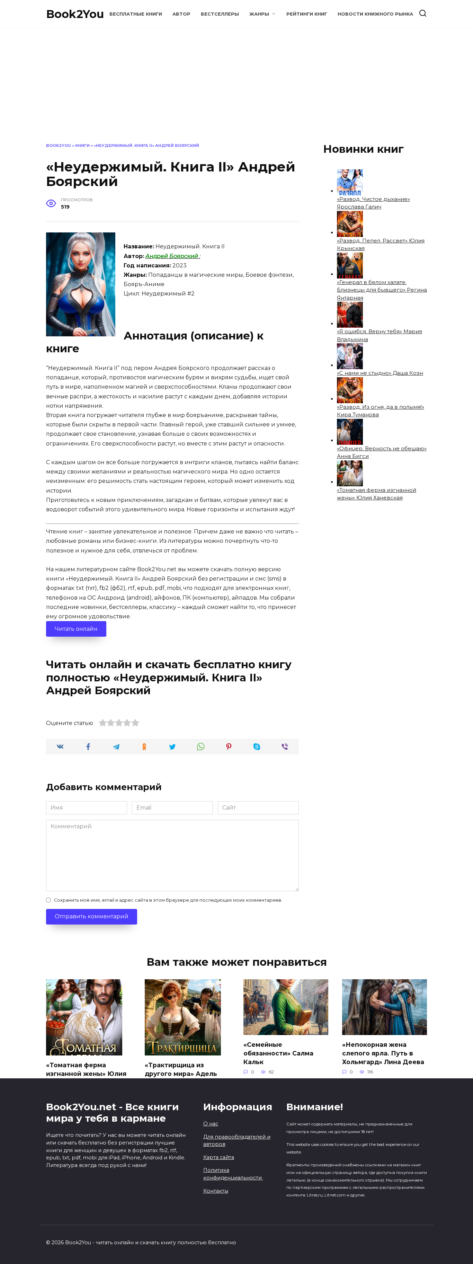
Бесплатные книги (135, 14)
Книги (82, 145)
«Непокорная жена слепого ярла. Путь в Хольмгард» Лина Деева (383, 1053)
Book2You (75, 14)
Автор (181, 14)
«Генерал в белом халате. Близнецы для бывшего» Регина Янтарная (382, 290)
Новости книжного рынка (375, 14)
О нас (210, 1124)
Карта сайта (218, 1157)
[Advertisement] (236, 90)
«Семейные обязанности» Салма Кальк (278, 1053)
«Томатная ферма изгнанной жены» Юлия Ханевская (86, 1073)
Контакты (215, 1191)
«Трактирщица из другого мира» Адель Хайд (181, 1073)
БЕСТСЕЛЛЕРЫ (220, 14)
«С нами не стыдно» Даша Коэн (380, 373)
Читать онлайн (76, 629)
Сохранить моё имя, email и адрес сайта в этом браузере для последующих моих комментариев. (168, 900)
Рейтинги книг (306, 14)
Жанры (259, 14)
